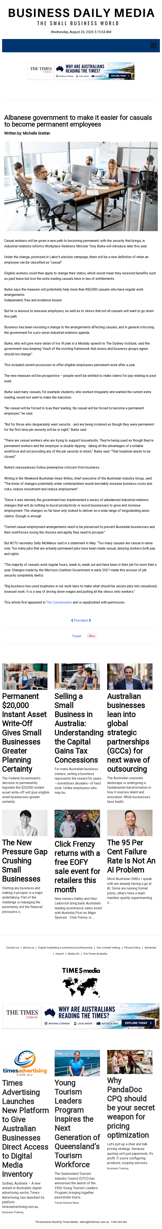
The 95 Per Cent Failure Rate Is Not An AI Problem (131, 856)
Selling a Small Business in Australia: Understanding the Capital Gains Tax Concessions (79, 728)
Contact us (12, 947)
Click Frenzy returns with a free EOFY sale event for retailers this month (77, 867)
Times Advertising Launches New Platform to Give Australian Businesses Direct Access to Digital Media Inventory (25, 1129)
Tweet (76, 636)
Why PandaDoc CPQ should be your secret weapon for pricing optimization (131, 1108)
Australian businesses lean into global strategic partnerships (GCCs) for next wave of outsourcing (128, 733)
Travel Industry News (67, 1202)
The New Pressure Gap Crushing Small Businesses (25, 861)
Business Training (12, 1212)
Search (59, 953)
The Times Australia (95, 953)
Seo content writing (108, 947)
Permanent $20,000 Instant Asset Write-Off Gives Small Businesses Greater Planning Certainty (24, 733)
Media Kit (73, 953)
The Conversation (59, 602)
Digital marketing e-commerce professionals (65, 947)
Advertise (150, 947)
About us (28, 947)
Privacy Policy (132, 947)
